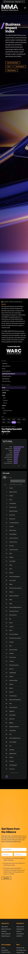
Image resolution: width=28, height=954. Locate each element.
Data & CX (19, 931)
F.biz (10, 746)
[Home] (2, 301)
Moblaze (11, 557)
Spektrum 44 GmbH (14, 596)
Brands (3, 368)
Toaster (11, 488)
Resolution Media (13, 680)
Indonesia (5, 400)
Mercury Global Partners (15, 738)
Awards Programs (20, 66)
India (4, 398)
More (18, 944)
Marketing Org (20, 929)
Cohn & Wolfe (12, 580)
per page (9, 477)
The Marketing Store (14, 523)
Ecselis (11, 623)
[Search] (23, 2)
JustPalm (11, 526)
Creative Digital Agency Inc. (15, 607)
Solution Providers (6, 381)
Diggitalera (11, 711)
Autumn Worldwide (13, 634)
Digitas (11, 584)
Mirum (10, 630)
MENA (4, 413)
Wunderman (12, 515)
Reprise (11, 688)
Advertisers (4, 363)
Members (4, 931)
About (8, 66)
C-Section (11, 661)
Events (3, 948)
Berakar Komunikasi (13, 665)
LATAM (4, 393)
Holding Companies (6, 376)
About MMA (4, 927)
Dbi (10, 619)
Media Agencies (6, 379)
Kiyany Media (12, 715)
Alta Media (11, 750)
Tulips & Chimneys (13, 549)
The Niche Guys (13, 696)
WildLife (11, 684)
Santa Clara (11, 719)
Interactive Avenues (14, 611)
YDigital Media (12, 673)
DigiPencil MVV (12, 753)
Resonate (11, 546)
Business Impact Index (12, 63)
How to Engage (5, 944)
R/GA (10, 553)
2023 (13, 419)
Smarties (7, 302)
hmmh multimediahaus (14, 576)
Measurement (20, 927)
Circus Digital (12, 561)
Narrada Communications (15, 638)
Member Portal (20, 948)
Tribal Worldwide (13, 765)
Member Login (10, 2)
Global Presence (5, 936)
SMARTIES (19, 936)
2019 (8, 422)
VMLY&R (11, 653)
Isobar (10, 565)
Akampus (11, 642)
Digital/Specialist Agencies (8, 374)
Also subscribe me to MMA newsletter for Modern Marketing (14, 859)
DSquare (11, 572)
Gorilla (10, 499)
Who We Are (5, 923)
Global (3, 387)
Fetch (10, 703)
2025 (3, 419)
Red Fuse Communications (15, 588)
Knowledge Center (21, 950)
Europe (4, 405)
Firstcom (11, 757)
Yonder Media (12, 503)
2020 (3, 422)
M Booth (11, 676)
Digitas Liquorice (13, 492)
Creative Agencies (6, 371)
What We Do (20, 923)
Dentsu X (11, 669)
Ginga (10, 603)
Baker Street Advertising (15, 699)
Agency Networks (6, 366)
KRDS (10, 599)
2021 (24, 419)
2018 (13, 422)
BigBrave (11, 723)
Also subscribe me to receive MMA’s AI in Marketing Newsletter (14, 864)
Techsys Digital (12, 742)
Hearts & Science (13, 707)
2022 (19, 419)
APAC (3, 395)
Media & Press (20, 952)
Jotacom (11, 626)
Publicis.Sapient (13, 534)
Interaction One (12, 507)
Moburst (11, 692)
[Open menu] (25, 7)
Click (10, 734)
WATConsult (12, 519)
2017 (19, 422)
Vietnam (5, 403)
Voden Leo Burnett (13, 538)
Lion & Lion (11, 769)
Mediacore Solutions (14, 726)
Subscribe (17, 2)
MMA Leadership (6, 934)
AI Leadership (20, 934)
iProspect (11, 761)
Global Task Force (11, 70)
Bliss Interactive (13, 615)
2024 (8, 419)
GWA (10, 646)
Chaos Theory (12, 657)
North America (5, 390)
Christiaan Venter (13, 542)
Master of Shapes (13, 649)
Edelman (11, 592)
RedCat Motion (12, 530)
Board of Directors (6, 929)
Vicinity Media (12, 730)
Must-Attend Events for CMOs (5, 951)
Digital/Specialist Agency (15, 484)
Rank (5, 484)
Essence (11, 496)
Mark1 (10, 569)
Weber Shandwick (13, 511)
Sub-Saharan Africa (7, 410)
